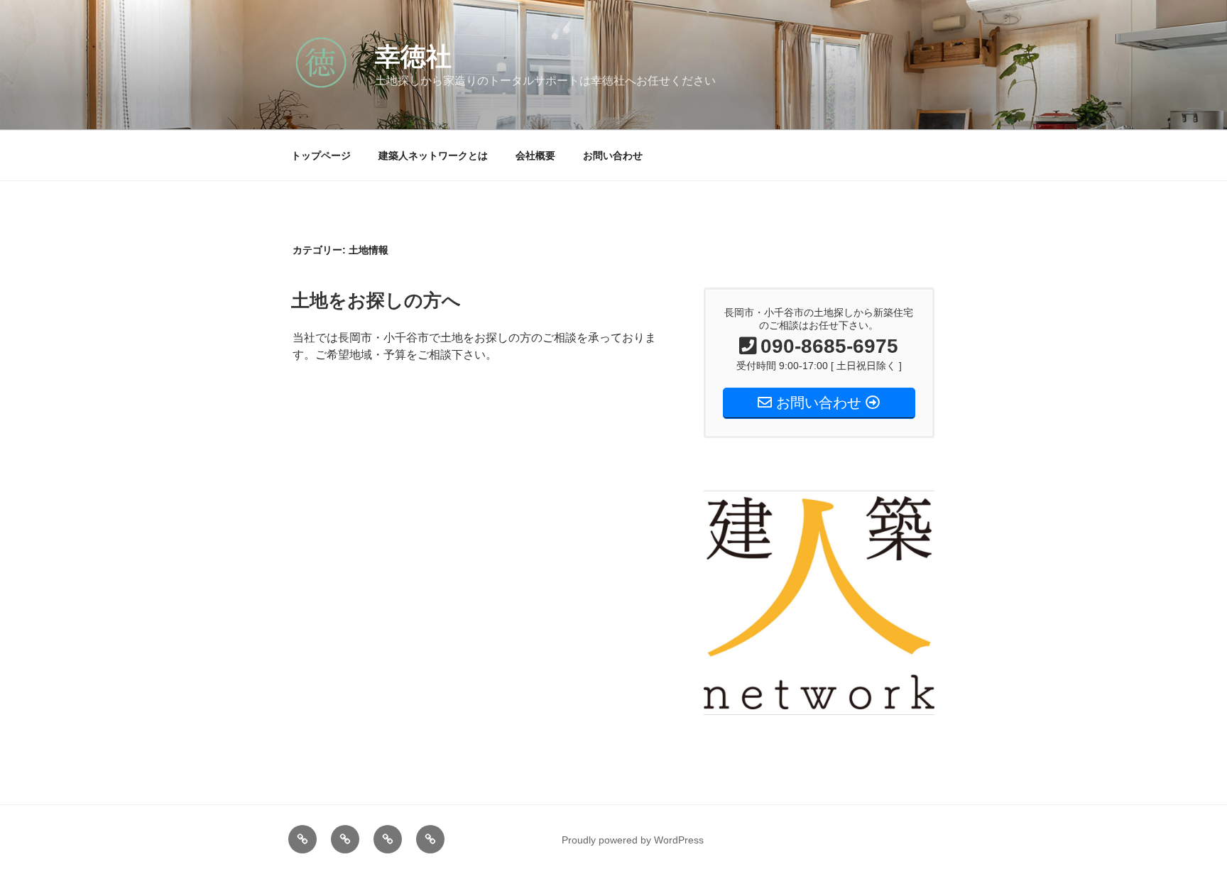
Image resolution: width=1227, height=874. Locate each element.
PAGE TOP (1188, 835)
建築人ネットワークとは (433, 155)
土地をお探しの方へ (376, 300)
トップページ (321, 155)
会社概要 (535, 155)
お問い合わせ (613, 155)
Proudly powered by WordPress (633, 840)
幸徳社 (413, 56)
